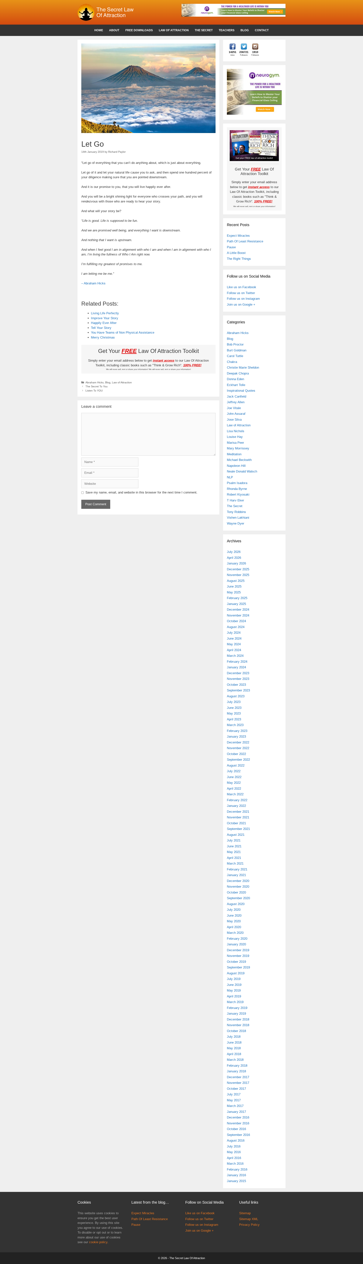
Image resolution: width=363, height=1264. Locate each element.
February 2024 (237, 661)
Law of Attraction (174, 30)
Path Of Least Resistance (245, 241)
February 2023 (237, 731)
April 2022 (234, 788)
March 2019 (235, 1002)
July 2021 (233, 840)
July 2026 (233, 552)
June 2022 (234, 777)
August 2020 (235, 904)
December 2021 (238, 811)
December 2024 (238, 609)
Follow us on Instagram (243, 298)
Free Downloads (139, 30)
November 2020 (238, 886)
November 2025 (238, 575)
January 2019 (236, 1013)
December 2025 (238, 569)
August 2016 (235, 1140)
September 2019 (238, 967)
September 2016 (238, 1135)
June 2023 (234, 708)
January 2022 (236, 806)
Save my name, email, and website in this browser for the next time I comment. (141, 492)
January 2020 (236, 944)
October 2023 (236, 684)
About (114, 30)
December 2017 (238, 1077)
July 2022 (233, 771)
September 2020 (238, 898)
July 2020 (233, 909)
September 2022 (238, 759)
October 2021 (236, 823)
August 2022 (235, 765)
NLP (230, 477)
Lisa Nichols (235, 431)
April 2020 (234, 927)
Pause (231, 247)
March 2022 (235, 794)
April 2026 (234, 558)
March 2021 (235, 863)
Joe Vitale (234, 408)
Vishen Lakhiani (238, 517)
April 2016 (234, 1158)
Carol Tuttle (235, 356)
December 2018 (238, 1019)
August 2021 (235, 835)
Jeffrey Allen (235, 402)
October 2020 (236, 892)
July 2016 (233, 1146)
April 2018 (234, 1054)
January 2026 (236, 563)
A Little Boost (236, 253)
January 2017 (236, 1112)
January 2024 (236, 667)
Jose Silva (234, 419)
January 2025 (236, 604)
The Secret (204, 30)
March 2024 (235, 656)
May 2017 (234, 1100)
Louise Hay (235, 437)
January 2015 (236, 1181)
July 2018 (233, 1036)
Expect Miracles (238, 235)
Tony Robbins (236, 512)
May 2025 (234, 592)
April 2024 (234, 650)
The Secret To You (96, 386)
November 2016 (238, 1123)
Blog (244, 30)
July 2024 (233, 632)
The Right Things (239, 259)
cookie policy (98, 1242)
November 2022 (238, 748)
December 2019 (238, 950)
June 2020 (234, 915)
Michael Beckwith (239, 460)
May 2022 (234, 783)
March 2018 (235, 1060)
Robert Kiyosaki (238, 494)
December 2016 (238, 1117)
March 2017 (235, 1106)
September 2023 (238, 690)
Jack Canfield (236, 396)
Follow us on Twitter (241, 293)
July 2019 (233, 979)
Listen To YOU (94, 390)
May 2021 (234, 852)
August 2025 (235, 581)
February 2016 (237, 1169)
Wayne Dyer (235, 523)
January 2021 (236, 875)
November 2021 (238, 817)
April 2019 (234, 996)
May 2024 (234, 644)
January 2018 (236, 1071)
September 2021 (238, 829)
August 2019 (235, 973)
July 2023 (233, 702)
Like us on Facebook (241, 287)
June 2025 (234, 586)
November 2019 (238, 956)
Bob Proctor (235, 344)
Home (98, 30)
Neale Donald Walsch (242, 471)
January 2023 (236, 736)
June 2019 (234, 985)
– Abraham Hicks (93, 283)
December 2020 (238, 881)
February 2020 (237, 938)
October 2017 (236, 1088)
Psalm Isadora (237, 483)
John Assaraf (236, 414)
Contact (262, 30)
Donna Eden (235, 379)
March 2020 (235, 933)
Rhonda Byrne (237, 489)
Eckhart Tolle (236, 385)
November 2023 (238, 679)
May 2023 (234, 713)
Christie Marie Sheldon (243, 367)
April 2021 (234, 858)
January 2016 (236, 1175)
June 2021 (234, 846)
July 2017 (233, 1094)
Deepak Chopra (238, 373)
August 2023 (235, 696)
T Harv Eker (235, 500)
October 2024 (236, 621)
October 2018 (236, 1031)
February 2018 (237, 1065)
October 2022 (236, 754)
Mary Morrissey (238, 448)
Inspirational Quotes (241, 390)
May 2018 (234, 1048)
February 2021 (237, 869)
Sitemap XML (248, 1219)
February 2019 (237, 1008)
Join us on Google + (241, 304)
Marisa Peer (235, 442)
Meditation (234, 454)
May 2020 (234, 921)
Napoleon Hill (236, 466)
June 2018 (234, 1042)
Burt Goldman (236, 350)
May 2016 (234, 1152)
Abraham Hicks (94, 382)
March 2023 (235, 725)
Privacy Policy (249, 1225)
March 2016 (235, 1163)
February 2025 (237, 598)
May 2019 (234, 990)
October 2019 (236, 962)
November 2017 (238, 1083)
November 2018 (238, 1025)
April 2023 (234, 719)
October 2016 (236, 1129)
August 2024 (235, 627)
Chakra (232, 362)
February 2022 (237, 800)
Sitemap (245, 1213)
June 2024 (234, 638)
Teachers (226, 30)
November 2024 (238, 615)
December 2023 (238, 673)
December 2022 (238, 742)
